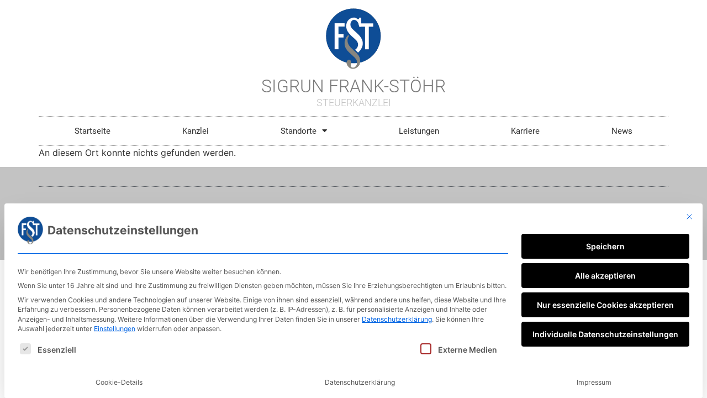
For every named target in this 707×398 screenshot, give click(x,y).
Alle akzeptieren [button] (605, 275)
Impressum (594, 382)
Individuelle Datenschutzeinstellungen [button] (605, 334)
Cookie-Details (119, 382)
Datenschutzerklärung (397, 319)
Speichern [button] (605, 246)
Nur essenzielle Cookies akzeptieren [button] (605, 305)
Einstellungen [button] (114, 328)
